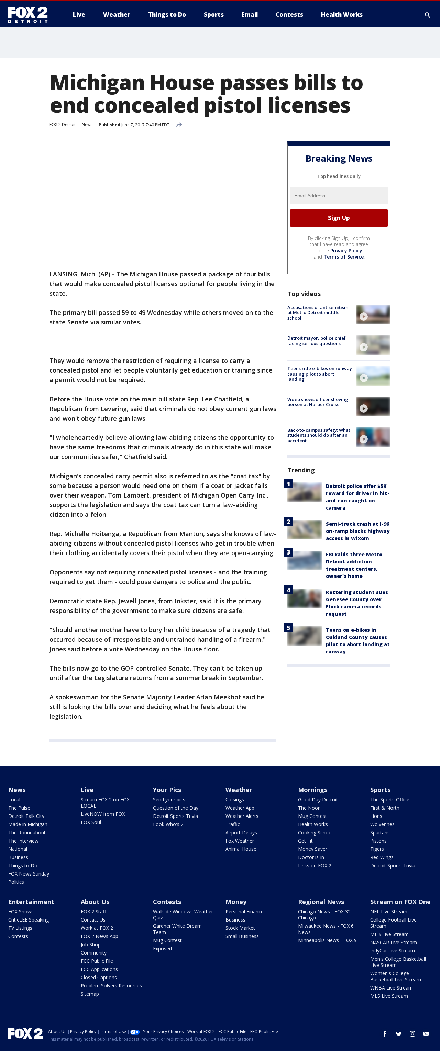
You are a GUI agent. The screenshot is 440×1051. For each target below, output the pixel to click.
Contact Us (93, 919)
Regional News (321, 902)
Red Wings (382, 857)
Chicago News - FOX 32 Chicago (324, 914)
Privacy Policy (346, 250)
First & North (384, 807)
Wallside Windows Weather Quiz (183, 914)
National (17, 849)
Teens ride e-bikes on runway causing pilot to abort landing (319, 373)
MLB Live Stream (389, 934)
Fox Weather (240, 840)
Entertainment (31, 902)
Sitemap (90, 994)
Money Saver (312, 849)
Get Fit (305, 840)
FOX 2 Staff (93, 911)
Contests (18, 936)
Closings (235, 799)
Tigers (377, 849)
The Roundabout (27, 832)
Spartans (380, 832)
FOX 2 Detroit (63, 124)
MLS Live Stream (389, 996)
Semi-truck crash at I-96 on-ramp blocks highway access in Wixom (358, 531)
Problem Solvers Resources (111, 985)
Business (18, 857)
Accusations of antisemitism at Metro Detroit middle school (317, 312)
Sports (380, 790)
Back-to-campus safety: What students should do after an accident (318, 435)
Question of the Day (175, 807)
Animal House (241, 849)
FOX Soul (91, 822)
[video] (373, 314)
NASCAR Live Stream (393, 942)
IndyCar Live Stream (392, 950)
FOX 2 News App (99, 936)
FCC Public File (97, 961)
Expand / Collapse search (428, 15)
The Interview (23, 840)
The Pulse (19, 807)
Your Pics (167, 790)
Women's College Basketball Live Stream (395, 976)
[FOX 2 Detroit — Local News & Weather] (31, 15)
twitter (398, 1033)
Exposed (162, 948)
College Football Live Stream (393, 922)
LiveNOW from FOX (103, 814)
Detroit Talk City (26, 816)
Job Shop (91, 944)
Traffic (233, 824)
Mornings (312, 790)
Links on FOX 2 (314, 865)
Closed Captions (99, 977)
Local (14, 799)
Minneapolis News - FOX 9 (327, 940)
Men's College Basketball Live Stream (398, 962)
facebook (385, 1033)
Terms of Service (343, 256)
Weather (239, 790)
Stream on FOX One (400, 902)
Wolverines (382, 824)
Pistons (378, 840)
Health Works (313, 824)
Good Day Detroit (318, 799)
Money (236, 902)
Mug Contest (312, 816)
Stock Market (240, 928)
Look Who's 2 (168, 824)
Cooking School (315, 832)
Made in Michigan (27, 824)
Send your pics (169, 799)
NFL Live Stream (388, 911)
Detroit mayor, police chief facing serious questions (316, 340)
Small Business (242, 936)
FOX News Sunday (28, 873)
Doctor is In (311, 857)
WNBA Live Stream (391, 987)
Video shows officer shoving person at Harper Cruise (317, 402)
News (87, 124)
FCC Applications (99, 969)
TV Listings (20, 928)
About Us (95, 902)
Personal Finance (245, 911)
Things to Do (22, 865)
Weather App (240, 807)
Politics (16, 882)
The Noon (309, 807)
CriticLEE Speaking (28, 919)
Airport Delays (241, 832)
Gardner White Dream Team (177, 929)
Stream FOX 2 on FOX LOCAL (105, 802)
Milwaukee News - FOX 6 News (326, 929)
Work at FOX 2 (97, 928)
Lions (376, 816)
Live (87, 790)
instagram (412, 1033)
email (426, 1033)
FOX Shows (21, 911)
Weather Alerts (242, 816)
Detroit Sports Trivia (175, 816)
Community (94, 952)
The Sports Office (389, 799)
